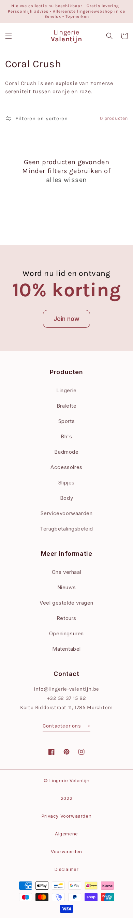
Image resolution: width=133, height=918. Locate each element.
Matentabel (66, 649)
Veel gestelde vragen (66, 602)
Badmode (66, 452)
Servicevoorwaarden (67, 513)
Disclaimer (67, 869)
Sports (66, 421)
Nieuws (66, 587)
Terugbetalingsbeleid (66, 528)
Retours (66, 618)
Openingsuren (66, 633)
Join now (66, 318)
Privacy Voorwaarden (66, 816)
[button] (8, 35)
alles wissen (66, 180)
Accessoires (66, 467)
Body (66, 498)
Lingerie (66, 390)
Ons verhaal (67, 572)
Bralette (67, 405)
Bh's (66, 436)
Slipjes (66, 482)
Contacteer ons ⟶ (66, 726)
